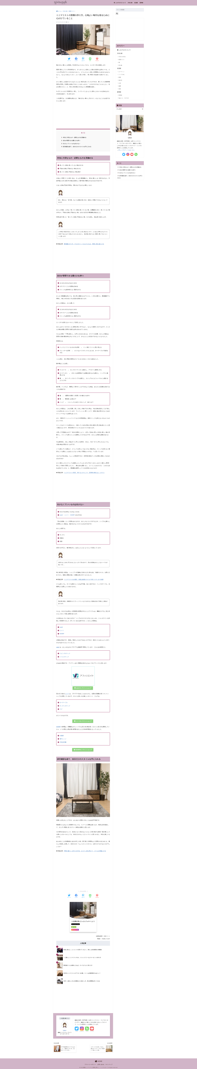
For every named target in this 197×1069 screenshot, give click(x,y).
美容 (120, 88)
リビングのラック (65, 653)
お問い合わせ (100, 1064)
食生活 (120, 80)
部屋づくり (107, 936)
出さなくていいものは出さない (70, 143)
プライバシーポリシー (90, 1064)
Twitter (76, 1031)
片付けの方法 (122, 56)
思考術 (141, 2)
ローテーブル (64, 702)
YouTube (92, 1031)
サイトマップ (109, 1064)
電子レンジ (63, 739)
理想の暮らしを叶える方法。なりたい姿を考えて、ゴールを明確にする (85, 851)
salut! (61, 515)
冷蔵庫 (62, 735)
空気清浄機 (63, 742)
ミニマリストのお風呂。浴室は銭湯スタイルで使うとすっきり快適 (83, 579)
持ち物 (120, 65)
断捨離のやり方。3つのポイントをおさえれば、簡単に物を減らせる (84, 244)
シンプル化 (121, 74)
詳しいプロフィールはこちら (127, 150)
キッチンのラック (65, 706)
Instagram (82, 1031)
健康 (120, 86)
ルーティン (121, 71)
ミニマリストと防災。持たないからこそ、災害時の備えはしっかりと (84, 472)
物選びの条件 (106, 939)
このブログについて (120, 2)
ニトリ (66, 515)
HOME (99, 1061)
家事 (120, 77)
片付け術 (130, 2)
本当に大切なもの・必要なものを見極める (73, 137)
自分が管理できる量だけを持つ (70, 140)
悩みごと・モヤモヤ (124, 98)
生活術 (136, 2)
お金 (120, 83)
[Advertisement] (83, 115)
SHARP (72, 515)
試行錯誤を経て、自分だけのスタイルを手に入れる (76, 146)
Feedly (87, 1031)
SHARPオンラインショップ (83, 749)
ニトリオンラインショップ (83, 721)
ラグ (61, 709)
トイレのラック (64, 657)
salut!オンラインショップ (83, 688)
